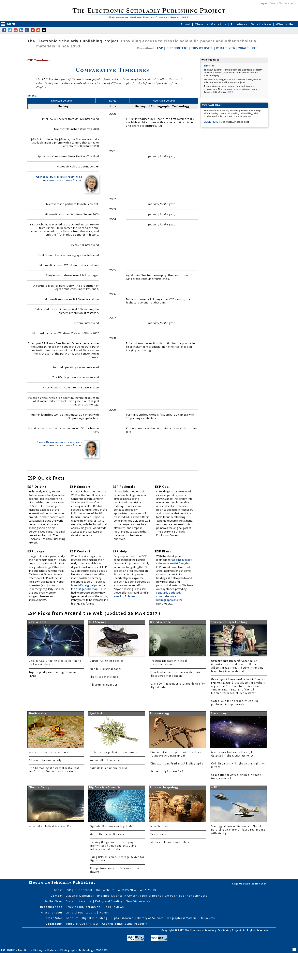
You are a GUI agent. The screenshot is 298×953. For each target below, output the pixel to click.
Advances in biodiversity (45, 760)
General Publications (81, 912)
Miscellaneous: (52, 912)
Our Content (83, 890)
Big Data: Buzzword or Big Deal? (111, 826)
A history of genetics (104, 684)
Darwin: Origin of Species (107, 660)
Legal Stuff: (54, 923)
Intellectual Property (132, 923)
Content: (57, 895)
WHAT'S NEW (225, 48)
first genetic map (87, 589)
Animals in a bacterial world (108, 768)
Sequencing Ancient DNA (167, 771)
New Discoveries (138, 901)
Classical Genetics (211, 24)
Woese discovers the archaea (49, 752)
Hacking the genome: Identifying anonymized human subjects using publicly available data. (113, 846)
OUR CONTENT (177, 48)
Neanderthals (159, 826)
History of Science (150, 918)
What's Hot (285, 24)
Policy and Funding (109, 901)
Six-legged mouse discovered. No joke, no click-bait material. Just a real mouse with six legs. (238, 830)
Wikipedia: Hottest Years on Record (52, 826)
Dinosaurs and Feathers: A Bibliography (176, 763)
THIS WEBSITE (202, 48)
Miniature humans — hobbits (169, 842)
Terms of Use (76, 923)
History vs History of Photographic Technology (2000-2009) (71, 950)
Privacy (94, 923)
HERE (230, 92)
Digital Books (152, 895)
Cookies (108, 923)
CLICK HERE (211, 122)
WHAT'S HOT (247, 48)
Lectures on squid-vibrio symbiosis (113, 752)
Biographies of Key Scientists (186, 895)
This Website (106, 890)
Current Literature (79, 901)
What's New (262, 24)
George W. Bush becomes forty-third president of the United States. (59, 178)
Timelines (239, 24)
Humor (104, 912)
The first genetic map (104, 676)
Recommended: (51, 907)
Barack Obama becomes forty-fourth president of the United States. (59, 443)
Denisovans (158, 834)
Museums (208, 918)
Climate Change (40, 787)
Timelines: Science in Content (117, 895)
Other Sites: (54, 918)
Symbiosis (96, 713)
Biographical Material (182, 918)
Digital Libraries (122, 918)
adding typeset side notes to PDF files (174, 561)
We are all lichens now (105, 760)
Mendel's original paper (87, 585)
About (186, 24)
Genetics (73, 918)
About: (59, 890)
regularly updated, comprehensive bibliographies (168, 596)
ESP (160, 48)
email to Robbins (124, 596)
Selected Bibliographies (83, 907)
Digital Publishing (95, 918)
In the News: (54, 901)
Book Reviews (114, 907)
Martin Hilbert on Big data (107, 834)
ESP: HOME (8, 950)
